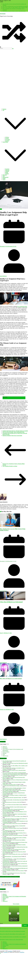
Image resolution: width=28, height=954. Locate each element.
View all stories (16, 903)
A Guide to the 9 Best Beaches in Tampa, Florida (13, 785)
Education (5, 174)
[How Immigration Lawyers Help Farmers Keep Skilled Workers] (14, 520)
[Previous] (10, 913)
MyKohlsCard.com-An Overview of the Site (12, 802)
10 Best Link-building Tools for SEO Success (12, 823)
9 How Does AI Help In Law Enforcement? (11, 602)
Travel (4, 179)
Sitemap (4, 753)
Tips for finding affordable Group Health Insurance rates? (14, 806)
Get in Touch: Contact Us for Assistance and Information (14, 896)
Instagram (7, 170)
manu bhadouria (3, 276)
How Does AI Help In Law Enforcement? (11, 678)
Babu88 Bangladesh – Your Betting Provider (12, 856)
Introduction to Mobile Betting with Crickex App (13, 854)
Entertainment (5, 177)
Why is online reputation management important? (13, 835)
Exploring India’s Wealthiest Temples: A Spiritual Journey (14, 795)
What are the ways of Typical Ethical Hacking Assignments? (15, 865)
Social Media (5, 141)
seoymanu (2, 13)
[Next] (18, 913)
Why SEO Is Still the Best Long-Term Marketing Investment (15, 6)
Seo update (7, 139)
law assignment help (22, 306)
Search (1, 923)
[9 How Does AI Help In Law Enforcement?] (14, 596)
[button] (15, 136)
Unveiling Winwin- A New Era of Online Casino (13, 816)
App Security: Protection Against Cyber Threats (12, 828)
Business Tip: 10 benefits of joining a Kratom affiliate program (14, 464)
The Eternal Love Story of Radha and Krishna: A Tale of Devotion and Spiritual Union (14, 788)
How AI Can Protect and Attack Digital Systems (12, 804)
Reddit (6, 172)
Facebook (7, 168)
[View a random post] (14, 45)
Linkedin (7, 171)
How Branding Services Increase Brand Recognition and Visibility (13, 928)
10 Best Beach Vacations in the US (10, 784)
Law (1, 209)
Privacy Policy (6, 751)
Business (4, 109)
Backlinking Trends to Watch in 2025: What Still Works (14, 11)
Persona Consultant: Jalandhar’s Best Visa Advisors (13, 870)
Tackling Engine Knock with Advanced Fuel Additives (14, 839)
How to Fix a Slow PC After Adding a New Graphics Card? (15, 7)
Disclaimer (5, 748)
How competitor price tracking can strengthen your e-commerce (13, 936)
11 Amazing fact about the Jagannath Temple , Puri (13, 797)
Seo (3, 110)
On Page (7, 138)
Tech (4, 176)
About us (5, 746)
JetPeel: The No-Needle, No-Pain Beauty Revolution (13, 799)
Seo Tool (7, 140)
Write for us (5, 755)
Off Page (7, 137)
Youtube (7, 173)
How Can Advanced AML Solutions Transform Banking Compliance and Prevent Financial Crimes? (14, 773)
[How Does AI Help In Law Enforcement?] (14, 670)
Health (4, 178)
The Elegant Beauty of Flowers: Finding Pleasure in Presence (15, 779)
